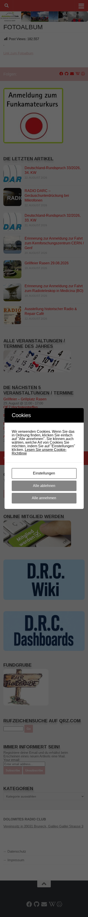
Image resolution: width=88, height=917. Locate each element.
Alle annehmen (44, 498)
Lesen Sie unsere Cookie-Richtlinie (39, 451)
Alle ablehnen (44, 486)
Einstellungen (44, 473)
